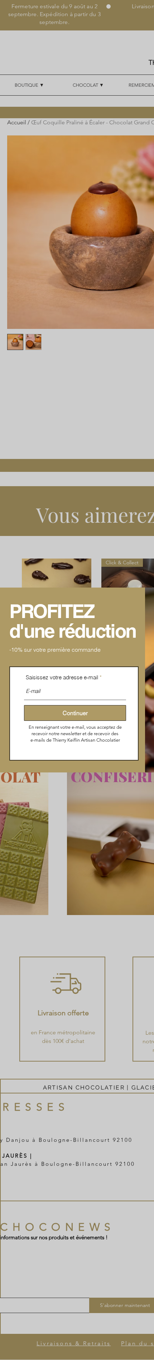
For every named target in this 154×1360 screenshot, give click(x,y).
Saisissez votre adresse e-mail (62, 677)
